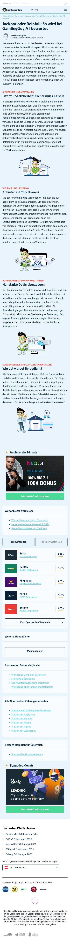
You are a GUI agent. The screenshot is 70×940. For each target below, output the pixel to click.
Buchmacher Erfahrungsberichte (22, 834)
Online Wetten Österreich (12, 16)
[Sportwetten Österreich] (15, 10)
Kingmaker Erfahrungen (30, 583)
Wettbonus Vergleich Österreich (28, 674)
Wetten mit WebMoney (23, 730)
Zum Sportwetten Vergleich (35, 622)
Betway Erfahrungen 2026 (19, 854)
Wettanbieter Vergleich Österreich (29, 520)
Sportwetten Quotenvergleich (27, 754)
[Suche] (44, 9)
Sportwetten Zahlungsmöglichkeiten (31, 710)
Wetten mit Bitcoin (21, 718)
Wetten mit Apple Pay (23, 714)
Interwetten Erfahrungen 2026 (21, 844)
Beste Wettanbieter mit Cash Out (29, 528)
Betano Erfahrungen (29, 610)
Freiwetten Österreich (23, 678)
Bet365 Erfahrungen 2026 (19, 839)
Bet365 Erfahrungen (29, 570)
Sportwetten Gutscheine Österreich (30, 682)
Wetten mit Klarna (21, 722)
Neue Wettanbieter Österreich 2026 (30, 524)
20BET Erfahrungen (28, 597)
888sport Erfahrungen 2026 (20, 849)
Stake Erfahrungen (28, 556)
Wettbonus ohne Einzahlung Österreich (32, 686)
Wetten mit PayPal (21, 726)
